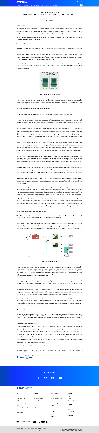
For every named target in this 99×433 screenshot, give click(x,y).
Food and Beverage (37, 407)
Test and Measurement (38, 398)
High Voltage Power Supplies (22, 403)
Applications (25, 5)
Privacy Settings (37, 430)
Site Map (49, 430)
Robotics (35, 405)
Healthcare (36, 396)
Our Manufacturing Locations (56, 398)
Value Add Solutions (20, 410)
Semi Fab (35, 403)
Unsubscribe (44, 428)
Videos (69, 398)
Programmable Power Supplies (22, 396)
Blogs (20, 7)
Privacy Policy (25, 430)
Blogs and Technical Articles (73, 396)
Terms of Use (18, 430)
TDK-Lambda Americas (39, 2)
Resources (48, 5)
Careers (52, 405)
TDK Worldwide (79, 1)
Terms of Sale (26, 428)
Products (19, 5)
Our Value (53, 396)
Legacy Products (19, 412)
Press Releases (54, 411)
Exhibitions (53, 414)
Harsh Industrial (37, 400)
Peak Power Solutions (38, 410)
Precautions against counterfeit (36, 428)
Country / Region (66, 1)
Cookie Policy (31, 430)
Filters (17, 405)
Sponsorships (53, 416)
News (43, 5)
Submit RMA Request (72, 411)
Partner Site (70, 415)
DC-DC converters (49, 20)
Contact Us (55, 5)
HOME (17, 7)
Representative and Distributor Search (74, 408)
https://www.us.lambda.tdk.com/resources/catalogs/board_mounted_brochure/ (33, 351)
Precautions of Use (19, 428)
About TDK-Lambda (35, 5)
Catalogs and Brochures (72, 400)
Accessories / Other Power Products (23, 407)
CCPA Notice (44, 430)
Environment (53, 400)
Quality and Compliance (55, 403)
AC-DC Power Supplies (21, 398)
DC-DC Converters (20, 400)
